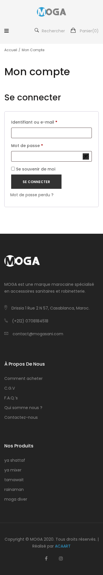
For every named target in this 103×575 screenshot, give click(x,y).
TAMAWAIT (14, 480)
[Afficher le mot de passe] (86, 156)
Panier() (89, 31)
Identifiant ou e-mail (39, 122)
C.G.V (9, 388)
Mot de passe (32, 146)
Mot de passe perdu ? (32, 195)
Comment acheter (23, 378)
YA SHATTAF (14, 460)
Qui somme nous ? (23, 408)
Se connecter (36, 181)
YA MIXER (12, 470)
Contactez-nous (21, 417)
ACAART (63, 546)
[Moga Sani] (51, 12)
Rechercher (53, 31)
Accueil (10, 49)
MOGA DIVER (15, 499)
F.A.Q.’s (11, 398)
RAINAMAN (14, 489)
